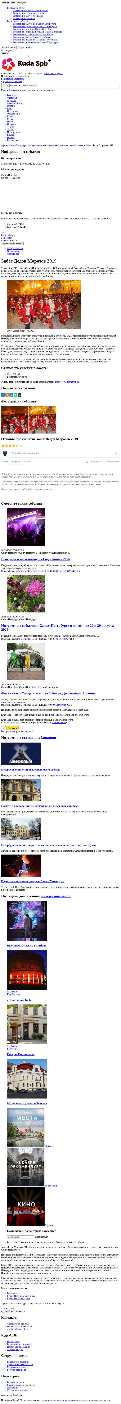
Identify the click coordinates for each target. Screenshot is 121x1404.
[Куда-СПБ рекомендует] (26, 1185)
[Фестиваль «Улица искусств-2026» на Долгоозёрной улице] (60, 662)
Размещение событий (18, 1362)
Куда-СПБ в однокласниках (21, 1296)
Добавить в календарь (12, 243)
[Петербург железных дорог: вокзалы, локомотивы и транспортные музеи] (21, 839)
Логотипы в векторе (17, 1390)
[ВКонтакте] (3, 395)
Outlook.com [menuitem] (13, 251)
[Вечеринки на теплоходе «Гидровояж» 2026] (60, 527)
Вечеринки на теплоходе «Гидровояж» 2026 (35, 559)
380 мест (49, 1146)
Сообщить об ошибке (18, 1323)
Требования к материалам (20, 1364)
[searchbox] (60, 53)
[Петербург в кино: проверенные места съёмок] (21, 764)
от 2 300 (62, 571)
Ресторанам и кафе (16, 1370)
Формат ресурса (15, 1349)
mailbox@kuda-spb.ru (17, 1329)
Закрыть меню (24, 48)
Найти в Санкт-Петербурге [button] (14, 3)
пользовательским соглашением (59, 1400)
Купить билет (8, 235)
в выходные (35, 90)
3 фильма (49, 1225)
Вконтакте (12, 1293)
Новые (4, 461)
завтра (25, 90)
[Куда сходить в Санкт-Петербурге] (33, 71)
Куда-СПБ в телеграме (18, 1298)
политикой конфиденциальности (94, 1400)
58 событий (51, 1185)
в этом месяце (48, 90)
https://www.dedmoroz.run (67, 382)
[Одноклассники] (7, 395)
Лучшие (16, 461)
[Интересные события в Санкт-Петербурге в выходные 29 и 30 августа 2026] (60, 594)
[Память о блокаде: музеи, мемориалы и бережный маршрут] (21, 800)
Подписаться (41, 1237)
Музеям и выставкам (17, 1367)
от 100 (60, 639)
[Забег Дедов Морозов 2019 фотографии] (15, 432)
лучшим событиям (12, 81)
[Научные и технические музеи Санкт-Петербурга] (21, 876)
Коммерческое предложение (21, 1385)
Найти (5, 53)
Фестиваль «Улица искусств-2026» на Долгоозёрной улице (48, 693)
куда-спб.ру (7, 1311)
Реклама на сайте (15, 1382)
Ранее (27, 461)
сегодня (17, 90)
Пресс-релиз (13, 1341)
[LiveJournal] (19, 395)
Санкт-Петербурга (53, 73)
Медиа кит (12, 1387)
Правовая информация (18, 1347)
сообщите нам (59, 722)
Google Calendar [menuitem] (15, 248)
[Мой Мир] (11, 395)
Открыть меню (8, 48)
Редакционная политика (19, 1344)
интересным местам (14, 79)
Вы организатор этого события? (17, 731)
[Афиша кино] (26, 1225)
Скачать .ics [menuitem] (13, 254)
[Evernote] (15, 395)
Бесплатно (60, 705)
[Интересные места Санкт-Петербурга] (26, 1146)
